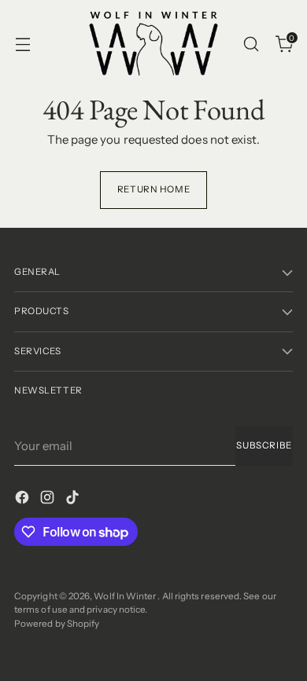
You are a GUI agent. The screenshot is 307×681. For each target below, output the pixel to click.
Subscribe (264, 445)
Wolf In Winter (125, 596)
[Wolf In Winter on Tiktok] (74, 500)
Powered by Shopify (56, 623)
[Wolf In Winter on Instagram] (48, 500)
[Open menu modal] (22, 43)
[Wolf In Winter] (153, 43)
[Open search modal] (251, 43)
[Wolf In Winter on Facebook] (23, 500)
